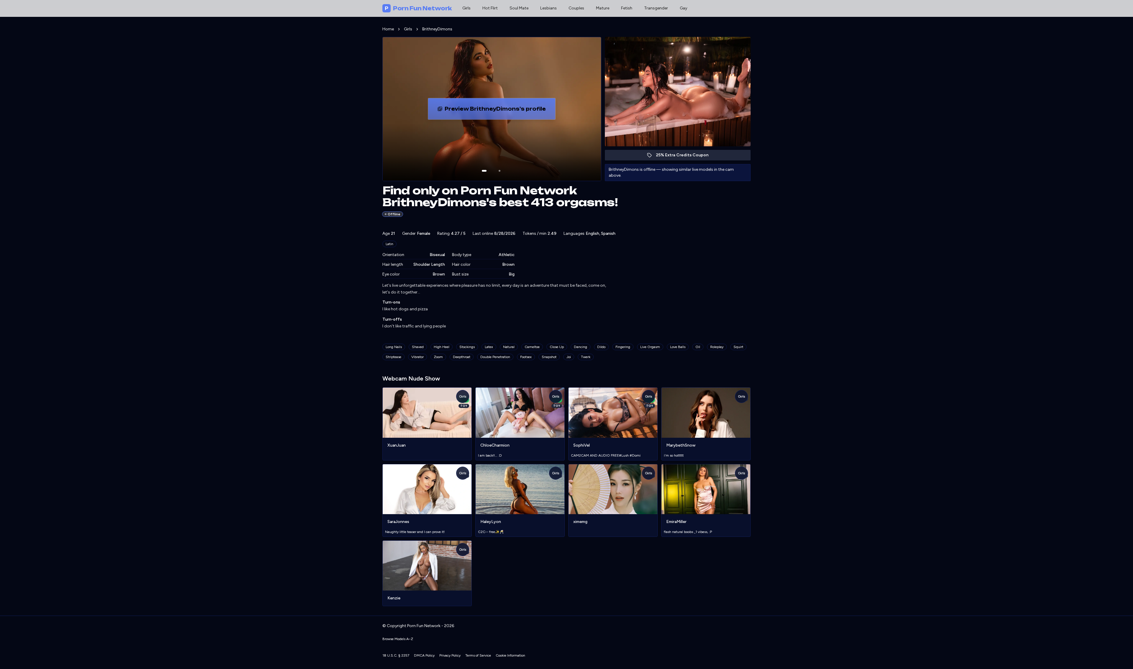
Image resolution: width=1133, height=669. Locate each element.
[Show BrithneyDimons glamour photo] (499, 170)
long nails (394, 347)
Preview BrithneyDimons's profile (496, 110)
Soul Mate (519, 8)
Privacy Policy (450, 655)
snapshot (549, 357)
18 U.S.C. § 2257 (395, 655)
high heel (441, 347)
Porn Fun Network (418, 8)
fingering (622, 347)
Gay (683, 8)
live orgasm (650, 347)
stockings (467, 347)
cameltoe (532, 347)
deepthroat (461, 357)
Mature (602, 8)
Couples (576, 8)
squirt (738, 347)
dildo (601, 347)
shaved (418, 347)
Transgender (656, 8)
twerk (585, 357)
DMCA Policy (424, 655)
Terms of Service (478, 655)
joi (568, 357)
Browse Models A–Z (397, 639)
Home (388, 29)
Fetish (626, 8)
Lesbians (548, 8)
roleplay (716, 347)
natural (509, 347)
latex (489, 347)
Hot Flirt (490, 8)
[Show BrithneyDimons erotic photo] (484, 170)
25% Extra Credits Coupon (685, 156)
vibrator (417, 357)
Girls (466, 8)
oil (697, 347)
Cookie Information (510, 655)
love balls (677, 347)
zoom (438, 357)
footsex (526, 357)
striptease (393, 357)
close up (557, 347)
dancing (580, 347)
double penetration (495, 357)
